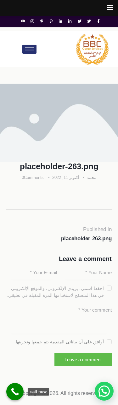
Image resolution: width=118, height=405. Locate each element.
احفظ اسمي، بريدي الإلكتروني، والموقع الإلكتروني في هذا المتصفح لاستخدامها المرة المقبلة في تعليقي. (55, 292)
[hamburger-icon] (29, 49)
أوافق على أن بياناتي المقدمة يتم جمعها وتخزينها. (59, 341)
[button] (104, 391)
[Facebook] (98, 21)
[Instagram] (32, 21)
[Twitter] (89, 21)
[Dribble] (51, 21)
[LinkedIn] (70, 21)
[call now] (15, 391)
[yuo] (23, 21)
